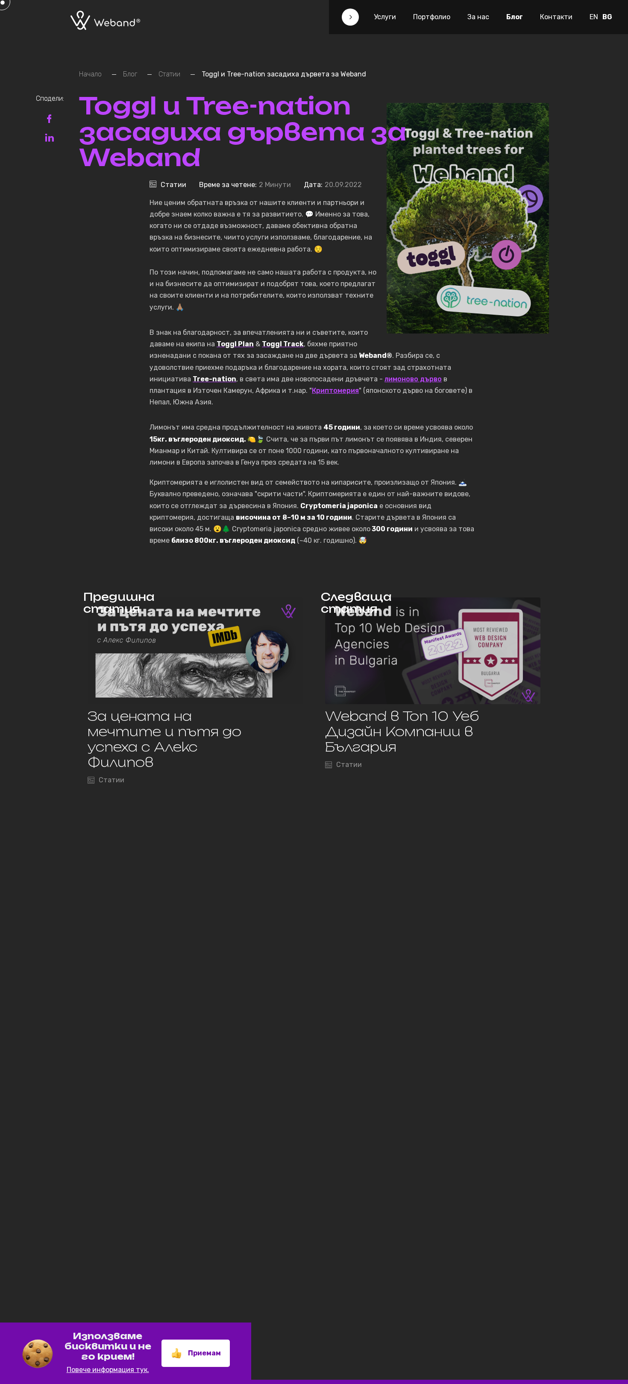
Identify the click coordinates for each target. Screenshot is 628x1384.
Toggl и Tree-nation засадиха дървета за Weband (284, 74)
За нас (478, 17)
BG (607, 17)
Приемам (204, 1353)
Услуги (385, 17)
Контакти (556, 17)
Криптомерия (335, 390)
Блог (514, 17)
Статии (169, 74)
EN (594, 17)
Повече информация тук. (108, 1370)
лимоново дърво (413, 379)
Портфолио (431, 17)
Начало (90, 74)
